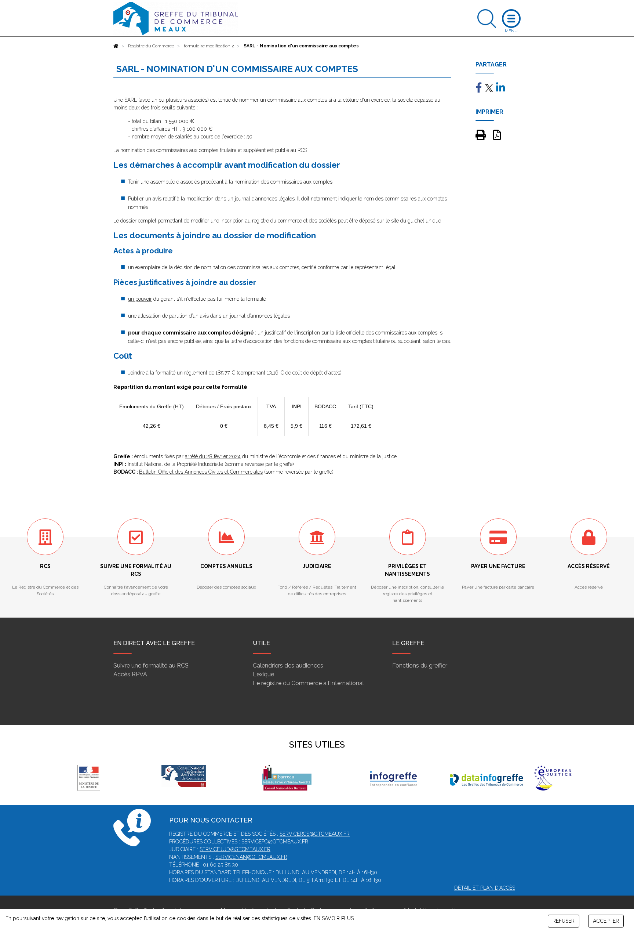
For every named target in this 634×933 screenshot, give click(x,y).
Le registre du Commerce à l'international (308, 683)
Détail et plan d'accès (484, 888)
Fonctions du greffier (419, 665)
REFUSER (564, 921)
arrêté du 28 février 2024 (213, 456)
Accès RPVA (130, 674)
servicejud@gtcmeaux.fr (235, 849)
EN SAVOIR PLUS (334, 918)
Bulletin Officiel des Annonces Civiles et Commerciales (201, 472)
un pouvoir (140, 299)
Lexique (263, 674)
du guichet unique (420, 221)
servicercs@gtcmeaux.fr (315, 834)
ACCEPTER (606, 921)
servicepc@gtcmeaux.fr (274, 842)
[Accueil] (116, 45)
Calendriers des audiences (288, 665)
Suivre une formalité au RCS (151, 665)
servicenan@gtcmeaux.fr (251, 857)
